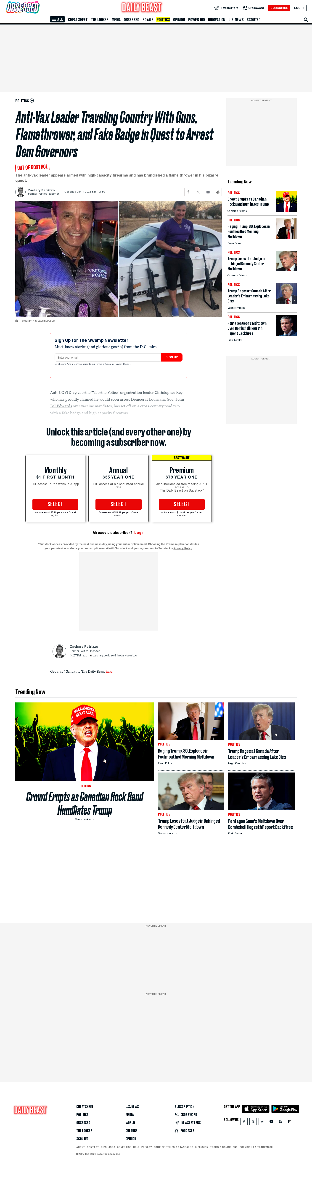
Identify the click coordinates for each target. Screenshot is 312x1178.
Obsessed (131, 20)
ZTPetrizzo (80, 655)
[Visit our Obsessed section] (37, 8)
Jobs (111, 1147)
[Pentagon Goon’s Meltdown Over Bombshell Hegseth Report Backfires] (286, 335)
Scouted (254, 20)
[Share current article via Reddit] (218, 192)
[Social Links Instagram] (262, 1122)
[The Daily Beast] (142, 8)
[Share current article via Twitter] (198, 192)
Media (116, 20)
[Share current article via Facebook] (188, 192)
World (130, 1123)
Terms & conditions (224, 1147)
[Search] (306, 19)
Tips (104, 1147)
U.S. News (235, 20)
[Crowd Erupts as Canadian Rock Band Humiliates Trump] (286, 210)
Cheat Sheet (78, 20)
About (80, 1147)
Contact (93, 1147)
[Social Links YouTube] (271, 1122)
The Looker (99, 20)
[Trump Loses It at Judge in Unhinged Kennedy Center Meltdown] (286, 270)
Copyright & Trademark (256, 1147)
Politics (163, 20)
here (109, 671)
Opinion (179, 20)
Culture (131, 1131)
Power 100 (196, 20)
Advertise (124, 1147)
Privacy (146, 1147)
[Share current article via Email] (208, 192)
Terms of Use (103, 364)
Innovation (216, 20)
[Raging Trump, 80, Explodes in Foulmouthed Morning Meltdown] (286, 238)
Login (139, 533)
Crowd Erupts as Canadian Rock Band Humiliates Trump (84, 803)
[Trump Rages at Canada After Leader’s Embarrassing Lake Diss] (286, 302)
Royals (148, 20)
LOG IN (299, 8)
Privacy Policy (122, 364)
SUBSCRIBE (279, 8)
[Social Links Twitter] (253, 1122)
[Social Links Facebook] (244, 1122)
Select (55, 504)
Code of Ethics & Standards (173, 1147)
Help (136, 1147)
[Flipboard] (289, 1122)
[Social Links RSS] (280, 1122)
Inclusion (201, 1147)
